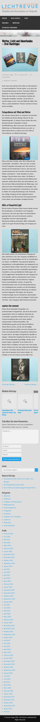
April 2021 (7, 578)
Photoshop (7, 522)
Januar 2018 (8, 694)
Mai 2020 (7, 611)
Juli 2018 (7, 676)
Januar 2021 (8, 587)
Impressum (16, 23)
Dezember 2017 (9, 697)
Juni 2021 (7, 572)
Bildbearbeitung (9, 505)
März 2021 (7, 581)
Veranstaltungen (9, 525)
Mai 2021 (7, 575)
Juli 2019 (7, 640)
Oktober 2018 (8, 667)
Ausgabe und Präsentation (13, 502)
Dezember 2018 (9, 661)
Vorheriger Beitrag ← (9, 384)
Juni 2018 (7, 679)
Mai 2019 (7, 646)
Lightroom (7, 519)
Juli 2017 (7, 711)
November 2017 (9, 700)
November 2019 (9, 628)
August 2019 (8, 637)
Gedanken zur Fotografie (12, 516)
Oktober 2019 (8, 631)
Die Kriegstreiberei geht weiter (24, 411)
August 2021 (8, 566)
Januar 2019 (8, 658)
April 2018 (7, 685)
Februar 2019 (8, 655)
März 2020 (7, 617)
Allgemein (7, 80)
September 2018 (9, 670)
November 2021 (9, 557)
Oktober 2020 (8, 596)
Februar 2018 (8, 691)
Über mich (5, 23)
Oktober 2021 (8, 560)
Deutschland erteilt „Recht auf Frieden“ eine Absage (9, 412)
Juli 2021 (7, 569)
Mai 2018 (7, 682)
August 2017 (8, 709)
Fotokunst (7, 513)
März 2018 (7, 688)
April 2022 (7, 542)
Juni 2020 (7, 608)
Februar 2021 (8, 584)
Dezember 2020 (9, 590)
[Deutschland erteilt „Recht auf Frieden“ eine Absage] (10, 401)
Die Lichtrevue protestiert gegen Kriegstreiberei (20, 488)
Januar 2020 (8, 622)
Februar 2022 (8, 548)
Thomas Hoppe (8, 75)
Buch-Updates (15, 18)
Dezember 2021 (9, 554)
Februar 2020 (8, 620)
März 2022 (7, 545)
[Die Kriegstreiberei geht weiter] (26, 401)
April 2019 (7, 649)
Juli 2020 (7, 605)
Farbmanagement (10, 508)
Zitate (26, 18)
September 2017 (9, 706)
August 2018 (8, 673)
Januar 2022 (8, 551)
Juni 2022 (7, 536)
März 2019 (7, 652)
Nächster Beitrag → (31, 384)
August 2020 (8, 602)
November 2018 (9, 664)
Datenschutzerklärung (9, 27)
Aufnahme (14, 80)
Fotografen (7, 511)
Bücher (4, 18)
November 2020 (9, 593)
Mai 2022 (7, 539)
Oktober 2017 (8, 703)
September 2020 (9, 599)
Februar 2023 (8, 534)
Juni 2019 (7, 643)
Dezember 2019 (9, 625)
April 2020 (7, 614)
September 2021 (9, 563)
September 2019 (9, 634)
